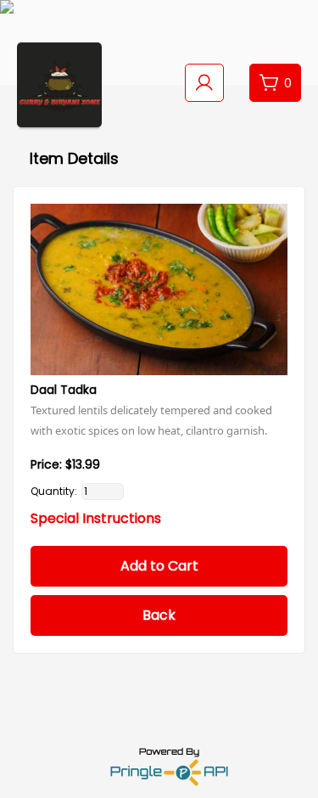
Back (159, 615)
